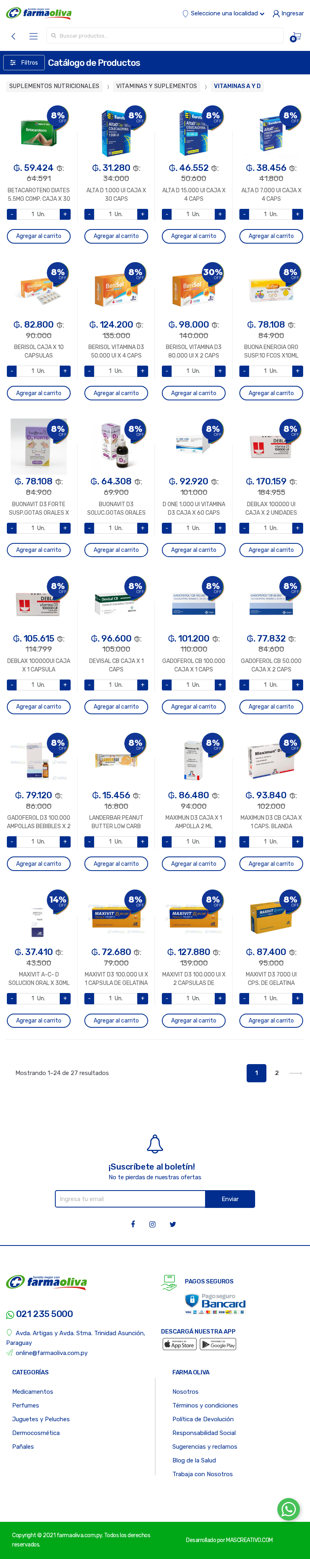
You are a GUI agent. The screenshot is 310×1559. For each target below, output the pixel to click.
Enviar (230, 1199)
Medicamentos (32, 1391)
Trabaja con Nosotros (202, 1474)
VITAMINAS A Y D (237, 86)
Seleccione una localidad (224, 13)
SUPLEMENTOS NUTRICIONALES (54, 86)
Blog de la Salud (194, 1460)
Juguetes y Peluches (41, 1419)
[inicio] (38, 13)
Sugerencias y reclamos (204, 1446)
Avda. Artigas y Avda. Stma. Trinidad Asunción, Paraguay (75, 1338)
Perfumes (25, 1405)
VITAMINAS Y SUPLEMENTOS (156, 86)
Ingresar (292, 13)
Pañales (23, 1446)
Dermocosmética (36, 1433)
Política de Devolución (203, 1419)
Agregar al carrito (38, 236)
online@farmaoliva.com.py (52, 1353)
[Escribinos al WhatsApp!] (288, 1511)
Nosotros (185, 1391)
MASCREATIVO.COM (249, 1540)
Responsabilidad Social (204, 1433)
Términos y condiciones (205, 1405)
